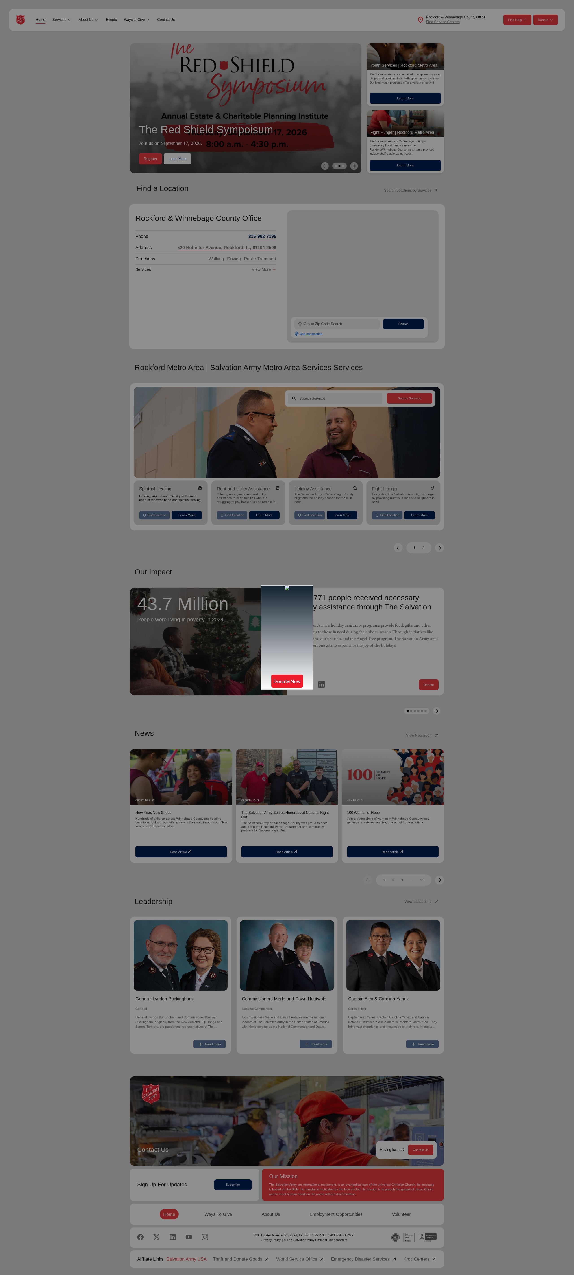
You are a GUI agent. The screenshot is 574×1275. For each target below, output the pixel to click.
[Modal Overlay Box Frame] (287, 637)
